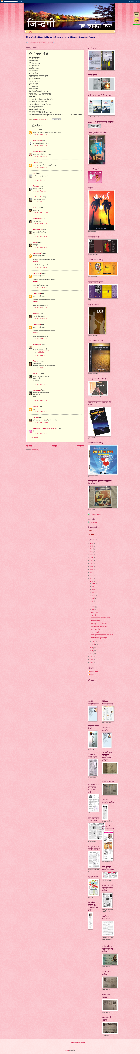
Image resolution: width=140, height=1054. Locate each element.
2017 (91, 569)
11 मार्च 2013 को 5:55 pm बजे (40, 180)
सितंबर (93, 592)
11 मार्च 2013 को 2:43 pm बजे (40, 146)
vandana (92, 674)
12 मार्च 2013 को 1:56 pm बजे (40, 368)
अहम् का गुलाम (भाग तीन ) (44, 351)
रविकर (34, 173)
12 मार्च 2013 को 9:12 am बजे (40, 287)
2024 (91, 549)
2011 (91, 651)
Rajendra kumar (37, 151)
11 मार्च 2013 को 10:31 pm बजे (40, 202)
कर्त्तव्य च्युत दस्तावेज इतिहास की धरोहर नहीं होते (102, 635)
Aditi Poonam (37, 374)
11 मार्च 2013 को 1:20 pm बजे (40, 135)
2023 (91, 552)
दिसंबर (93, 583)
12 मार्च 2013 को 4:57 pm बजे (40, 384)
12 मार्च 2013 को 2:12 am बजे (40, 224)
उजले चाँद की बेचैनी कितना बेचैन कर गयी (100, 618)
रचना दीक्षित (36, 417)
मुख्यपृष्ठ (54, 446)
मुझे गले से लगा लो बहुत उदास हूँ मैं (99, 638)
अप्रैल (93, 607)
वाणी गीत (35, 242)
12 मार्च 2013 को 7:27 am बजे (40, 247)
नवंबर (93, 586)
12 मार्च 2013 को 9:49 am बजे (40, 319)
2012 (91, 648)
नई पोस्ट (29, 446)
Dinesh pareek (37, 253)
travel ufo (35, 407)
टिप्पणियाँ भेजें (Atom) (37, 450)
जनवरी (93, 644)
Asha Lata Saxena (38, 229)
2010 (91, 654)
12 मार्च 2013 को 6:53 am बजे (40, 236)
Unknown (35, 130)
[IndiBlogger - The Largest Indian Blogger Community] (95, 183)
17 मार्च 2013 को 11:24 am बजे (40, 422)
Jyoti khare (36, 208)
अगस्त (93, 595)
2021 (91, 558)
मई (92, 604)
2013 (91, 581)
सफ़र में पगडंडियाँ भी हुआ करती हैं (99, 626)
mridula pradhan (38, 197)
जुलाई (93, 598)
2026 (91, 543)
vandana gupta (94, 671)
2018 (91, 566)
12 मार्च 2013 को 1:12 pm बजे (40, 355)
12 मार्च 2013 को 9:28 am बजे (40, 308)
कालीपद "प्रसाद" (37, 345)
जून (93, 601)
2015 (91, 575)
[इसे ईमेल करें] (53, 119)
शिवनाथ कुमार (36, 186)
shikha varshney (37, 219)
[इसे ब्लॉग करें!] (55, 119)
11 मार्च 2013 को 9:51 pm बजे (40, 191)
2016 (91, 572)
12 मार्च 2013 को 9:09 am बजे (40, 267)
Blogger (67, 1050)
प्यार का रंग (93, 615)
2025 (91, 546)
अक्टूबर (94, 589)
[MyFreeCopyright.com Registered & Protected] (39, 43)
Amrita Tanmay (37, 141)
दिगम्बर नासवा (36, 361)
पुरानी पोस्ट (80, 446)
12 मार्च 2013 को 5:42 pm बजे (40, 411)
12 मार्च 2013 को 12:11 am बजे (40, 213)
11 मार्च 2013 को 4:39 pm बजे (40, 157)
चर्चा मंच (51, 176)
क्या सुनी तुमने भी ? (95, 612)
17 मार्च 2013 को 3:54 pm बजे (40, 433)
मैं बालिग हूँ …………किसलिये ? (98, 623)
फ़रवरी (93, 641)
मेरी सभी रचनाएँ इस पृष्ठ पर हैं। (78, 1043)
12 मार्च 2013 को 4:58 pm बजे (40, 401)
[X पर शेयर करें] (57, 119)
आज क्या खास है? (95, 632)
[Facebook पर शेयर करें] (59, 119)
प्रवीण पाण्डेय (36, 314)
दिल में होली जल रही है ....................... (99, 621)
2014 (91, 578)
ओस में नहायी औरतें (95, 629)
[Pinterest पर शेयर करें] (60, 119)
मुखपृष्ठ (30, 31)
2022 (91, 555)
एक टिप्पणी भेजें (34, 437)
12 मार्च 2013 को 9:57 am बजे (40, 339)
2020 (91, 560)
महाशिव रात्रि (41, 353)
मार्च (93, 610)
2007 (91, 662)
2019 (91, 563)
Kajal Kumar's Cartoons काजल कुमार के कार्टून (45, 428)
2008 (91, 659)
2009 (91, 657)
